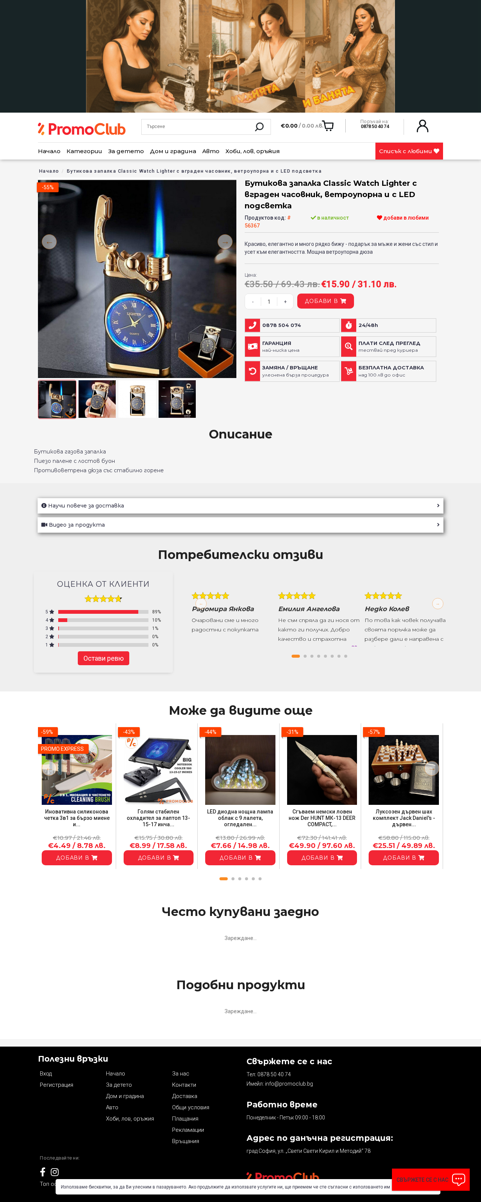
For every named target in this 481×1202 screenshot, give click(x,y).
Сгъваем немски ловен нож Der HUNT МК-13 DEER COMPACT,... (322, 818)
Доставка (184, 1096)
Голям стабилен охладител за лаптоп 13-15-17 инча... (158, 818)
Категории (84, 151)
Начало (49, 151)
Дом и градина (173, 151)
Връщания (185, 1141)
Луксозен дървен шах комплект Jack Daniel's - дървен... (404, 818)
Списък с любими (406, 151)
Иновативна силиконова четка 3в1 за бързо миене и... (77, 818)
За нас (180, 1073)
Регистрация (56, 1084)
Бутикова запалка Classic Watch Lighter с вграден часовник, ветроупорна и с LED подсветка (194, 171)
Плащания (185, 1118)
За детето (126, 151)
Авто (210, 151)
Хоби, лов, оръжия (252, 151)
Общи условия (190, 1107)
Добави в (322, 301)
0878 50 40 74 (274, 1074)
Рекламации (188, 1130)
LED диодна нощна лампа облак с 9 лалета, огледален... (240, 818)
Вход (46, 1073)
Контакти (184, 1084)
